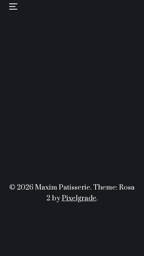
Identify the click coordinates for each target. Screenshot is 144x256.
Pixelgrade (79, 198)
